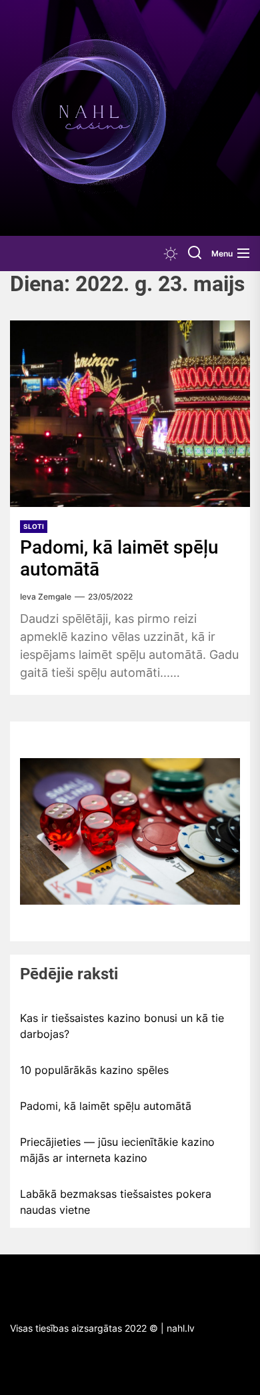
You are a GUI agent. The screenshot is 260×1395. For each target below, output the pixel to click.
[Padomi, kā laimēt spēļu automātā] (130, 413)
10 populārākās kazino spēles (94, 1070)
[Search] (194, 253)
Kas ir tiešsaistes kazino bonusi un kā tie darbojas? (122, 1026)
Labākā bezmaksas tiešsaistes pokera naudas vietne (115, 1201)
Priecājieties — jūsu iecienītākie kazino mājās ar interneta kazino (117, 1149)
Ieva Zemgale (45, 597)
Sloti (33, 526)
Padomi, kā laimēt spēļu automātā (105, 1106)
